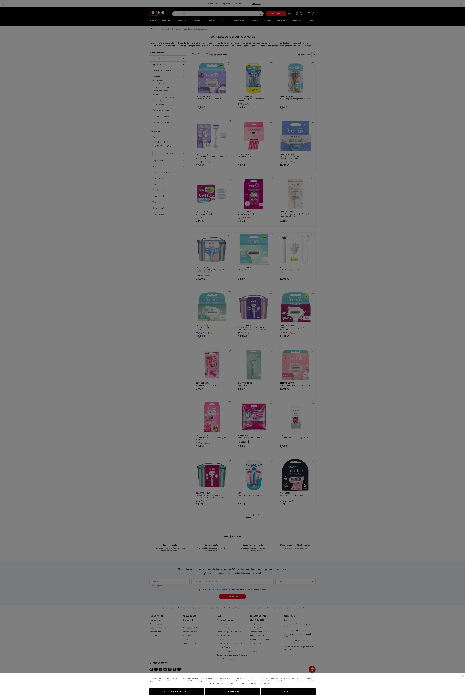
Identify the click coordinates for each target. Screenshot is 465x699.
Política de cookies (261, 683)
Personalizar (288, 692)
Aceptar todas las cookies (177, 692)
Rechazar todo (232, 692)
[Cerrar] (462, 675)
